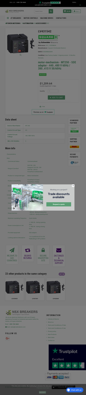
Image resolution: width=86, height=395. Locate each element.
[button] (73, 185)
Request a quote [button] (59, 204)
